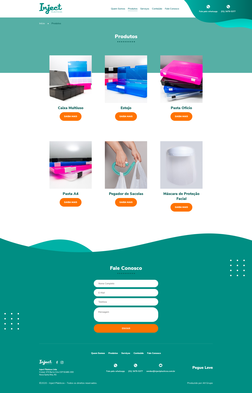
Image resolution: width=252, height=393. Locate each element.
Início (42, 23)
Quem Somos (118, 8)
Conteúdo (157, 8)
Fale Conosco (172, 8)
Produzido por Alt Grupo (200, 383)
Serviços (144, 8)
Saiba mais (70, 116)
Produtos (133, 8)
